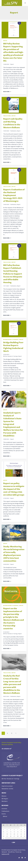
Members (4, 801)
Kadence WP (5, 854)
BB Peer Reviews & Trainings (10, 339)
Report (5, 40)
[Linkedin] (22, 857)
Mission (4, 796)
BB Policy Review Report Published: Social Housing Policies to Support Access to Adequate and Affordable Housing (12, 274)
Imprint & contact (7, 786)
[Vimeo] (25, 857)
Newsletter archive (7, 789)
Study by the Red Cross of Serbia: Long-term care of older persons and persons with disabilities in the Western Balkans (12, 684)
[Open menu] (25, 3)
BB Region (5, 799)
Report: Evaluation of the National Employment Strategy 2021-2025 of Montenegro (14, 195)
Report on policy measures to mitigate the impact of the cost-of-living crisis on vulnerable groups (13, 489)
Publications (7, 115)
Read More (7, 91)
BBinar (5, 816)
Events (4, 814)
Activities (4, 808)
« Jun (13, 842)
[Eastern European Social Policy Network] (12, 3)
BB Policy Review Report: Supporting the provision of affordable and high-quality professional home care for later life (13, 52)
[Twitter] (19, 857)
